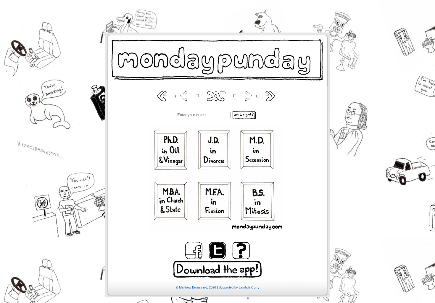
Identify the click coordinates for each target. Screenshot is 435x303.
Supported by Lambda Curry (239, 287)
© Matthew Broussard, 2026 (196, 287)
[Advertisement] (217, 13)
